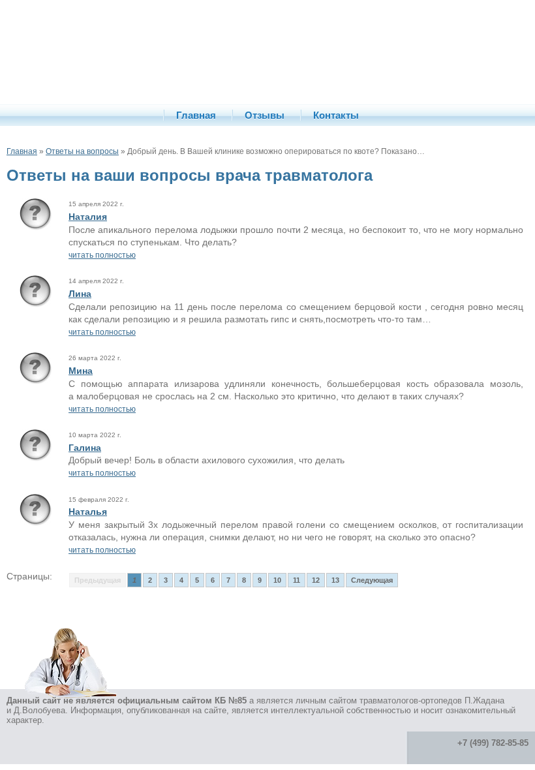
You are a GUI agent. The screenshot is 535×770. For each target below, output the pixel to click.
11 (296, 580)
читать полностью (102, 255)
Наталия (88, 216)
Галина (85, 447)
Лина (80, 293)
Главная (196, 115)
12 (316, 580)
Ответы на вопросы (82, 151)
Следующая (372, 580)
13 (335, 580)
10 (277, 580)
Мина (81, 370)
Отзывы (264, 115)
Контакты (336, 115)
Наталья (88, 511)
